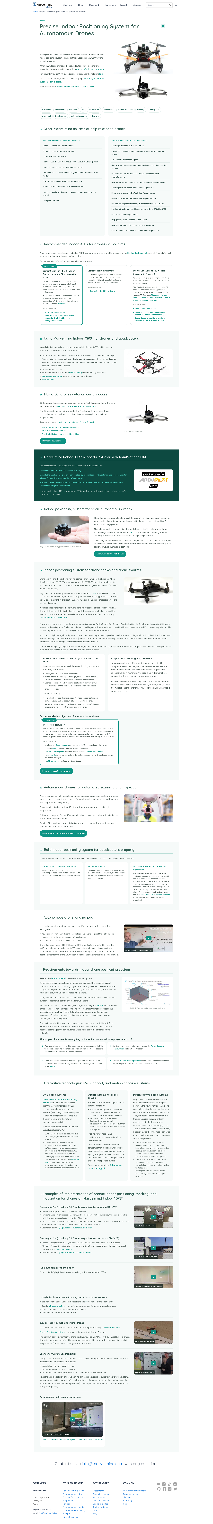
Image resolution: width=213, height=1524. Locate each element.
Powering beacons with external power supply (62, 181)
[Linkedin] (169, 1489)
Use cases (73, 110)
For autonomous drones (74, 1494)
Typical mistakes (100, 1507)
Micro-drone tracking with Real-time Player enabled (133, 193)
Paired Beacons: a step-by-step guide (59, 151)
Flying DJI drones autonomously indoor (75, 1228)
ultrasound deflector (94, 752)
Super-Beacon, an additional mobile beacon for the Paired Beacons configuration (59, 318)
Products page (58, 978)
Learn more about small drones (110, 554)
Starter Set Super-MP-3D (55, 312)
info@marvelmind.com (102, 1463)
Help (125, 1504)
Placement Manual (96, 866)
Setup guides (154, 110)
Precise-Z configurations (130, 1060)
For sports (67, 1513)
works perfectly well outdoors (90, 69)
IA (86, 1301)
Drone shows (48, 379)
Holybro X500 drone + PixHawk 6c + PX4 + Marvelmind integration (70, 162)
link (101, 74)
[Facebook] (164, 1489)
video (52, 1066)
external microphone (55, 752)
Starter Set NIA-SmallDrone (52, 1332)
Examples (95, 116)
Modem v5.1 (51, 755)
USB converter (53, 761)
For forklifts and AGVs (73, 1497)
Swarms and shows (125, 110)
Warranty (127, 1500)
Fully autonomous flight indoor (124, 214)
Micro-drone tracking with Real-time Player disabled (133, 198)
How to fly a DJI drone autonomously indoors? (76, 406)
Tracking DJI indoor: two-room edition (127, 146)
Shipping (127, 1497)
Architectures (99, 1497)
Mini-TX (133, 532)
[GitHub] (158, 1489)
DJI (83, 110)
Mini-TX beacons (112, 1327)
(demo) (59, 320)
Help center (46, 110)
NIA (94, 593)
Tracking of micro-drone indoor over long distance (133, 188)
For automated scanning (74, 1510)
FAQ (95, 1510)
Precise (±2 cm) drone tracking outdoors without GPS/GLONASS (138, 209)
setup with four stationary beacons (155, 895)
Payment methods (131, 1494)
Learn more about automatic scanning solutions (63, 833)
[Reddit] (175, 1484)
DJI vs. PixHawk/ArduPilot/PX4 (56, 156)
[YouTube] (158, 1484)
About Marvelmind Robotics (135, 1490)
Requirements (60, 116)
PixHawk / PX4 (94, 110)
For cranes (67, 1504)
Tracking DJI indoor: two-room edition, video (60, 434)
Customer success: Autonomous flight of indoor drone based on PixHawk (70, 174)
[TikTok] (169, 1484)
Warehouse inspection (52, 376)
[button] (73, 5)
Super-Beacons (62, 745)
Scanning (140, 110)
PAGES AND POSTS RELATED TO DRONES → (61, 140)
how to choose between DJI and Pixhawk (75, 86)
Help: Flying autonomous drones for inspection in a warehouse (138, 182)
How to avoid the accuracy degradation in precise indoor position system (139, 166)
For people (68, 1500)
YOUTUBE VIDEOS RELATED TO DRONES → (129, 140)
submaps (99, 1005)
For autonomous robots (74, 1490)
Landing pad (46, 116)
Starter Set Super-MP (137, 253)
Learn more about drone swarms (56, 771)
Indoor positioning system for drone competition (64, 186)
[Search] (170, 5)
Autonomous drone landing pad (124, 160)
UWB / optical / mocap (79, 116)
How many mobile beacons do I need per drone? (63, 167)
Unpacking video (100, 1504)
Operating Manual (101, 1494)
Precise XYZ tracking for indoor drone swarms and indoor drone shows (138, 153)
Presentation (98, 1490)
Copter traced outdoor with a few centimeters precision (135, 230)
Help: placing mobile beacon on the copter (129, 220)
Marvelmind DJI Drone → (52, 441)
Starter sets (60, 110)
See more (62, 304)
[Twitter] (175, 1489)
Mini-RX (55, 748)
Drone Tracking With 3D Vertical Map (58, 146)
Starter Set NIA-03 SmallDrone (102, 291)
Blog (95, 1513)
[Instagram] (163, 1484)
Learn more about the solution (54, 617)
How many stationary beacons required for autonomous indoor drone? (70, 193)
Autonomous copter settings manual (59, 866)
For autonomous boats (73, 1507)
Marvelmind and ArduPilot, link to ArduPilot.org (60, 470)
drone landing (75, 372)
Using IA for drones (51, 200)
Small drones (109, 110)
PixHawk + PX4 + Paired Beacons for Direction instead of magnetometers (135, 175)
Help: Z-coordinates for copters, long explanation (132, 225)
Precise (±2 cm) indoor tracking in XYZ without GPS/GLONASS (137, 204)
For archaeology (70, 1517)
